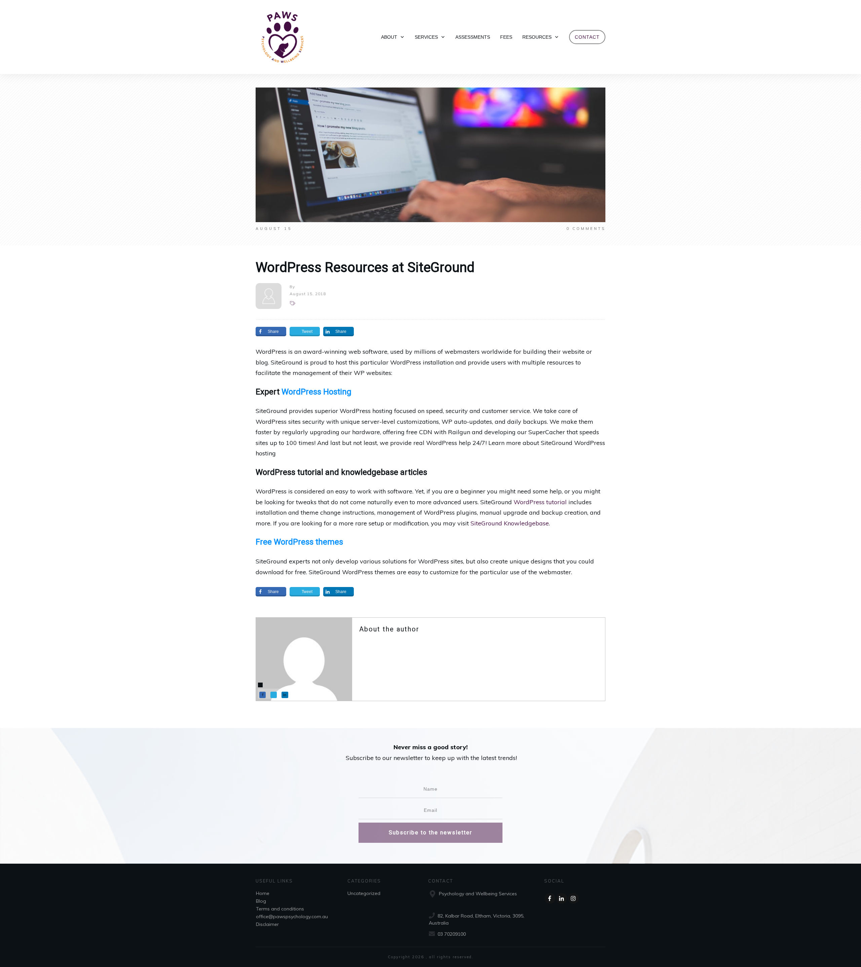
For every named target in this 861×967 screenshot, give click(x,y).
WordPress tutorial (540, 502)
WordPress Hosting (316, 391)
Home (262, 893)
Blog (261, 901)
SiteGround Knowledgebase (510, 523)
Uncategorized (363, 893)
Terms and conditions (280, 909)
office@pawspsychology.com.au (292, 916)
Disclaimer (267, 924)
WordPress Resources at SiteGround (365, 267)
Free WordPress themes (299, 542)
